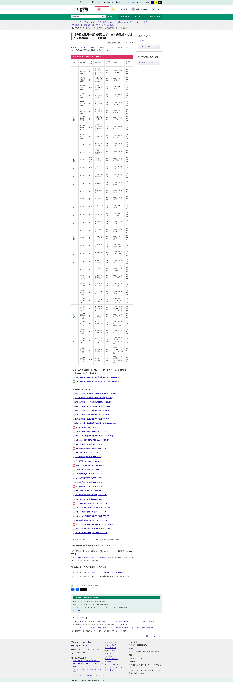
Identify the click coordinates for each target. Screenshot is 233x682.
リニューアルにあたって (114, 664)
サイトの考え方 (110, 648)
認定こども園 (147, 621)
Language (86, 2)
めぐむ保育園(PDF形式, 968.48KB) (88, 478)
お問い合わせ (110, 670)
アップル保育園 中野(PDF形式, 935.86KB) (91, 533)
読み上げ (110, 2)
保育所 (144, 22)
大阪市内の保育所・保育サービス (128, 22)
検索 (103, 16)
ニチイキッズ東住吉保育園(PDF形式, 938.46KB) (93, 516)
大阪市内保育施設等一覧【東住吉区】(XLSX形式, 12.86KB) (97, 381)
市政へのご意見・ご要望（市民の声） (86, 661)
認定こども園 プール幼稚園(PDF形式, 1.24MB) (93, 406)
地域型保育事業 (148, 628)
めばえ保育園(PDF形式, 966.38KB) (88, 482)
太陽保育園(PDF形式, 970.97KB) (87, 469)
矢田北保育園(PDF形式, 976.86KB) (88, 486)
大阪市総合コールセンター (80, 646)
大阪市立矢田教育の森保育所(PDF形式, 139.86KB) (94, 436)
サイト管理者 (110, 650)
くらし (85, 22)
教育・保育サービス (105, 22)
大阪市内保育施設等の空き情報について (92, 558)
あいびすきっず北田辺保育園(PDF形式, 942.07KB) (94, 524)
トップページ (76, 22)
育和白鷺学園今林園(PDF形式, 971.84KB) (91, 448)
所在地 (131, 648)
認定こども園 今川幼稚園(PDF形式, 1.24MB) (92, 419)
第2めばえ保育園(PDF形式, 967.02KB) (89, 465)
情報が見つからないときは (147, 63)
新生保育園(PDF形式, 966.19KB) (87, 461)
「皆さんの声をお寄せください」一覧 (90, 675)
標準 (133, 2)
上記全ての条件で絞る (146, 46)
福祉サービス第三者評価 (80, 47)
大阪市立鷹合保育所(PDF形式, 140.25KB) (91, 431)
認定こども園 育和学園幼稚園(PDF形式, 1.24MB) (94, 398)
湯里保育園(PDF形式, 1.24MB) (86, 427)
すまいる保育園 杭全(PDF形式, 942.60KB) (91, 503)
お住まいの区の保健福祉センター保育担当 (107, 572)
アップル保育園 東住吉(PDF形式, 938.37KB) (92, 528)
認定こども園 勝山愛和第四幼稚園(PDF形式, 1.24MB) (95, 423)
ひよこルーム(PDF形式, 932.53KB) (88, 499)
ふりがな (98, 2)
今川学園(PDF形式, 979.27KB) (87, 452)
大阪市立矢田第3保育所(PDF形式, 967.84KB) (92, 440)
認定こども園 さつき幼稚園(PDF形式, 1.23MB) (93, 402)
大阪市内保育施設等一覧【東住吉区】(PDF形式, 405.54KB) (97, 377)
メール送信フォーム (80, 610)
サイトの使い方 (110, 645)
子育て (93, 22)
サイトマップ (110, 653)
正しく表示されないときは (114, 667)
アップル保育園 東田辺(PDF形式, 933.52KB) (92, 507)
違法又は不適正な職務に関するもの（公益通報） (88, 665)
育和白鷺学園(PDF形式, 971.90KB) (88, 444)
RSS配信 (108, 656)
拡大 (129, 2)
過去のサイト (110, 661)
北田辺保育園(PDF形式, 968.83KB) (88, 457)
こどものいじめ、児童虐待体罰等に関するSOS (88, 670)
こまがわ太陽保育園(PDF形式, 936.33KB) (91, 512)
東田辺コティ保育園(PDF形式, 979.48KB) (91, 495)
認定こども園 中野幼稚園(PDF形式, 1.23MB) (92, 414)
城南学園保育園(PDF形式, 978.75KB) (89, 490)
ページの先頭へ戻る (155, 636)
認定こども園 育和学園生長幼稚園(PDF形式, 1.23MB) (95, 393)
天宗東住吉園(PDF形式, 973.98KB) (88, 474)
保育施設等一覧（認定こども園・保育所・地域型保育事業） (93, 25)
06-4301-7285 (79, 653)
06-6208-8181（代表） (136, 658)
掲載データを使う (111, 659)
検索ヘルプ (111, 16)
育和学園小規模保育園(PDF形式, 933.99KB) (91, 520)
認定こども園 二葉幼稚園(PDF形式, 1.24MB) (92, 410)
